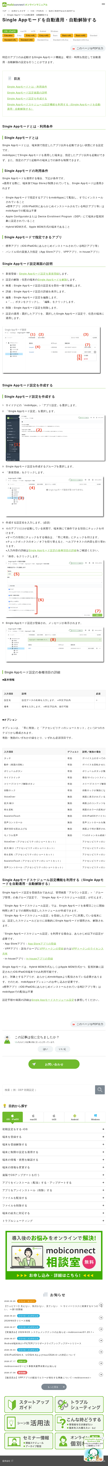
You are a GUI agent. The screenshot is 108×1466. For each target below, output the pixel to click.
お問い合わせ (54, 1064)
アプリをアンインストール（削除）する (27, 1190)
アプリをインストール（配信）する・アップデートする (37, 1182)
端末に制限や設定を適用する (62, 10)
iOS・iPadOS (37, 10)
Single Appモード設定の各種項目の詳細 (52, 550)
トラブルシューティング (17, 1220)
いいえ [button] (62, 1049)
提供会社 (6, 1461)
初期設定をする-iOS (15, 1129)
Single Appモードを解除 (52, 279)
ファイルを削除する (14, 1205)
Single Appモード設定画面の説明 (27, 92)
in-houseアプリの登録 (39, 958)
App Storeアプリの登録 (42, 943)
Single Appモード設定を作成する (27, 98)
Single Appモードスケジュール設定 (53, 999)
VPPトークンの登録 (52, 948)
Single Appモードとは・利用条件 (27, 86)
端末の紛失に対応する (16, 1213)
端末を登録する (12, 1136)
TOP (4, 10)
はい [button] (45, 1049)
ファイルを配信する (14, 1197)
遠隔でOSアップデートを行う (21, 1175)
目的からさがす (19, 10)
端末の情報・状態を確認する (20, 1159)
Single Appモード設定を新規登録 (39, 273)
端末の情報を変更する (16, 1167)
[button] (94, 1449)
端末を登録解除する (14, 1144)
